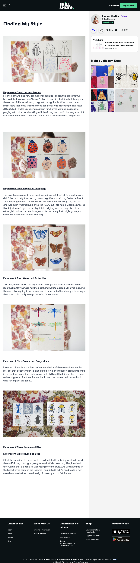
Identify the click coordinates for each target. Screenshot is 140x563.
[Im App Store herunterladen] (122, 532)
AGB (75, 559)
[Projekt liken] (93, 30)
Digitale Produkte (93, 536)
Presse (10, 537)
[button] (4, 5)
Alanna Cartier (110, 16)
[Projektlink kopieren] (101, 30)
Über (10, 530)
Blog (9, 541)
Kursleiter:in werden (68, 534)
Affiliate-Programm (42, 530)
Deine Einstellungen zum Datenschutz (96, 559)
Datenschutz (64, 559)
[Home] (66, 5)
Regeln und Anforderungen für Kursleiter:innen (67, 543)
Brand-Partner (40, 534)
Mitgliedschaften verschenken (93, 531)
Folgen (124, 16)
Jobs (10, 534)
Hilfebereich (65, 537)
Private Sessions (92, 540)
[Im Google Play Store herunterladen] (122, 540)
